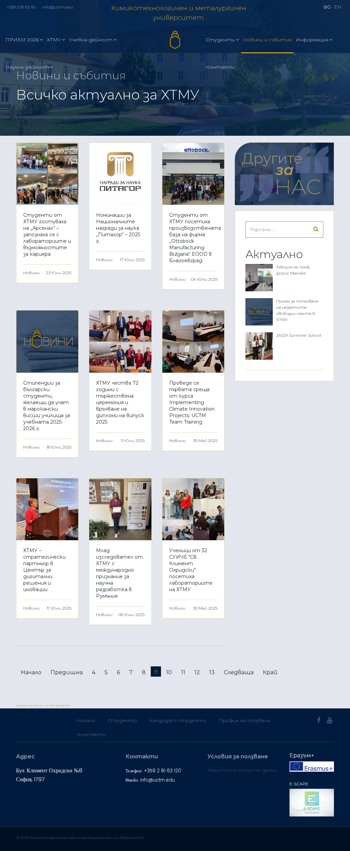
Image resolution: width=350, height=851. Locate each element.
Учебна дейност (90, 40)
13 (212, 672)
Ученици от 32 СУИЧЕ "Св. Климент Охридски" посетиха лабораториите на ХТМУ (191, 570)
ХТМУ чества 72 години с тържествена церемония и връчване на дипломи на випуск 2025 (120, 402)
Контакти (220, 67)
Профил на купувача (244, 720)
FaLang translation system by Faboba (43, 705)
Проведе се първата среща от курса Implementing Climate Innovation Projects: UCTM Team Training (192, 402)
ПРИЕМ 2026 (22, 40)
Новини (31, 272)
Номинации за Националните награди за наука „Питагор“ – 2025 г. (118, 228)
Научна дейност (27, 67)
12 (197, 672)
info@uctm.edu (57, 7)
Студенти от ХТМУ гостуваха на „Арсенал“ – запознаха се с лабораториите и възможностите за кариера (47, 234)
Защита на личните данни (242, 770)
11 (183, 672)
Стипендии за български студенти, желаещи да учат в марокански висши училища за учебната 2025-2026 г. (46, 405)
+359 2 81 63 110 (21, 7)
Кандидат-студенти (177, 720)
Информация (312, 40)
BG (327, 7)
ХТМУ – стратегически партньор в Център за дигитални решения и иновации (44, 570)
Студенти (220, 40)
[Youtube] (329, 720)
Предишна (67, 672)
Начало (31, 672)
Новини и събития (267, 40)
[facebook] (318, 720)
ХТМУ (54, 40)
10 (169, 672)
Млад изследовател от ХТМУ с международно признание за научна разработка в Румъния (119, 573)
